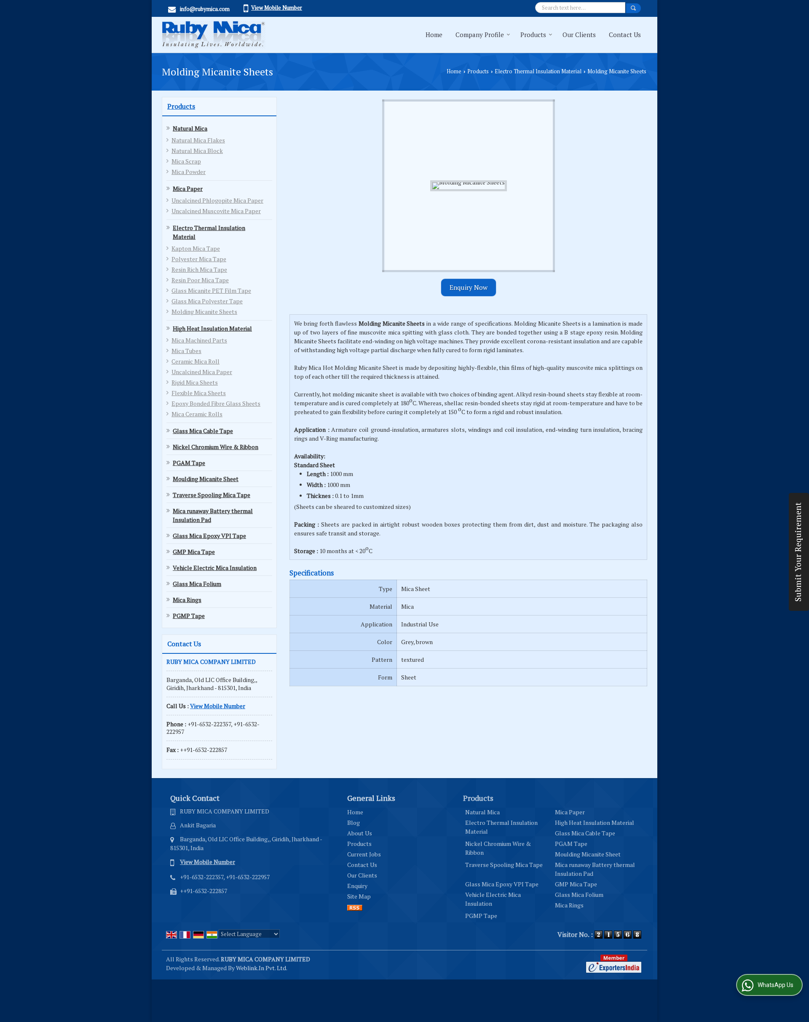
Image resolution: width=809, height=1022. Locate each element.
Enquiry (357, 886)
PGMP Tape (189, 616)
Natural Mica (190, 128)
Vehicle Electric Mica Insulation (215, 568)
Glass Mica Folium (197, 584)
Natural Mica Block (197, 151)
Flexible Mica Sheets (198, 393)
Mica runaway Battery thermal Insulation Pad (213, 515)
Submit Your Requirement (798, 552)
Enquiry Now (469, 287)
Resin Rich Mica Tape (199, 269)
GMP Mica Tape (194, 552)
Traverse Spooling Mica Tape (211, 495)
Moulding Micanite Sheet (205, 479)
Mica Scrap (186, 161)
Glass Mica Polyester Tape (207, 301)
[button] (276, 7)
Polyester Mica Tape (198, 259)
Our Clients (579, 34)
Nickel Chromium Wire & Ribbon (215, 447)
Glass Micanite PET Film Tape (211, 290)
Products (533, 34)
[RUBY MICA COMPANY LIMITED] (213, 34)
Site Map (359, 896)
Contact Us (625, 34)
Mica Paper (188, 189)
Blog (353, 823)
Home (434, 34)
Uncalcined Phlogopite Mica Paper (217, 200)
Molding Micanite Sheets (204, 312)
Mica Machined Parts (199, 340)
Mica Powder (188, 172)
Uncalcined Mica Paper (201, 372)
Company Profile (479, 34)
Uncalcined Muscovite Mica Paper (216, 211)
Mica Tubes (186, 351)
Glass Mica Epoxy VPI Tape (209, 536)
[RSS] (354, 907)
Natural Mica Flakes (198, 140)
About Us (359, 833)
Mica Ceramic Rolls (196, 414)
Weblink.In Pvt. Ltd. (261, 968)
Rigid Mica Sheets (194, 382)
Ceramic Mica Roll (195, 361)
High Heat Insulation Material (212, 328)
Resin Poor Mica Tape (200, 280)
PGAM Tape (189, 463)
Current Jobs (364, 854)
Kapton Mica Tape (195, 248)
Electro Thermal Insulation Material (538, 71)
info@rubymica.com (205, 9)
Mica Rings (187, 600)
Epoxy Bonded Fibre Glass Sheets (215, 403)
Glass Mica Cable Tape (203, 431)
